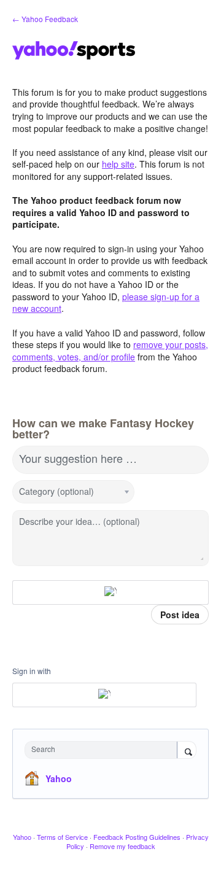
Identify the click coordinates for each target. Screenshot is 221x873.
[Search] (186, 751)
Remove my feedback (122, 846)
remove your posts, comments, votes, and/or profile (110, 350)
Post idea (180, 614)
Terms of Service (62, 837)
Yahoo (58, 778)
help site (118, 164)
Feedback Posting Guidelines (136, 837)
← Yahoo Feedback (45, 19)
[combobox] (104, 750)
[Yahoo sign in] (110, 592)
